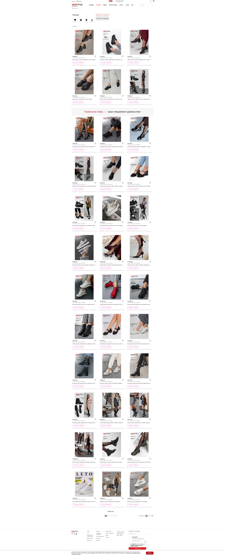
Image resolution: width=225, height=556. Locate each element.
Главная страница (74, 8)
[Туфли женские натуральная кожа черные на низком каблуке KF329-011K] (111, 326)
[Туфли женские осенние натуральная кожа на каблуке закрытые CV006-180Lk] (84, 42)
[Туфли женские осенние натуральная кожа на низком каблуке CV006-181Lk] (139, 42)
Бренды (107, 535)
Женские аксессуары (92, 21)
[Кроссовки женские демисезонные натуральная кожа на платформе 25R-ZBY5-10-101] (111, 42)
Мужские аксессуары (86, 21)
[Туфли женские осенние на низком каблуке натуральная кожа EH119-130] (111, 168)
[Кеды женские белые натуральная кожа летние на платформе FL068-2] (84, 484)
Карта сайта (98, 538)
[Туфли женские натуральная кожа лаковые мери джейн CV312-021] (84, 168)
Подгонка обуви (89, 538)
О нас (88, 533)
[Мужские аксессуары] (86, 20)
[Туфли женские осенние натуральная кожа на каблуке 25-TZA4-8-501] (139, 168)
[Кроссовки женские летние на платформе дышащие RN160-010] (111, 365)
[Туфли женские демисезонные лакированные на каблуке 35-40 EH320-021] (139, 129)
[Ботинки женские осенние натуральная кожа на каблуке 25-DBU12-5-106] (139, 444)
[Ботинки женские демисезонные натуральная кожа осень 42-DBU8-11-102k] (84, 365)
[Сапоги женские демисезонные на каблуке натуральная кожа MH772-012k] (111, 405)
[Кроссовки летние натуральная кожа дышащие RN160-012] (139, 484)
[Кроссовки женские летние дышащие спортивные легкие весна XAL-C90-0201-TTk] (84, 247)
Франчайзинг (89, 540)
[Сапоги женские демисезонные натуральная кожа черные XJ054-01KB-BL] (84, 444)
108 (152, 515)
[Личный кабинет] (150, 1)
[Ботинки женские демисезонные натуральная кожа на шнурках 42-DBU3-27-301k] (84, 326)
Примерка (98, 540)
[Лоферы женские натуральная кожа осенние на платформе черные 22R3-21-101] (111, 81)
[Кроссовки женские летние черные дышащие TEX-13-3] (139, 208)
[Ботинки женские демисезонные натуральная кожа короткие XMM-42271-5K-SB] (111, 287)
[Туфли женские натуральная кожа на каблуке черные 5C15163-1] (84, 208)
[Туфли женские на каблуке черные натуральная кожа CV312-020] (139, 81)
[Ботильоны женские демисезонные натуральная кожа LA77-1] (84, 405)
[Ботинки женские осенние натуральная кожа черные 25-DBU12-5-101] (111, 444)
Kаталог (80, 8)
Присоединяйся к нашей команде (90, 536)
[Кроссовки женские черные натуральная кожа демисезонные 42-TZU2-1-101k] (111, 129)
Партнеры (98, 531)
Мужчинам (80, 21)
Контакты (107, 537)
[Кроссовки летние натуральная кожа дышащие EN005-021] (111, 484)
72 (149, 515)
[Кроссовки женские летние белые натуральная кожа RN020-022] (139, 326)
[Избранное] (153, 1)
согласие (133, 543)
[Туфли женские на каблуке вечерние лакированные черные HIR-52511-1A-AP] (139, 247)
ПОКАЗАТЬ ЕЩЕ (111, 511)
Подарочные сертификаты (98, 534)
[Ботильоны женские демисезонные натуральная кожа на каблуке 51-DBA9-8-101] (139, 365)
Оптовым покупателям (109, 533)
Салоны (88, 531)
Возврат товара (108, 531)
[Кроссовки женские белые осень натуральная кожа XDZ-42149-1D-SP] (84, 287)
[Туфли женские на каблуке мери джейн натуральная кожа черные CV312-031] (84, 129)
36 (146, 515)
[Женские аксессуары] (92, 20)
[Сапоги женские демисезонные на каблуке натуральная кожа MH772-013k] (139, 405)
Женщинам (75, 21)
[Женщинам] (75, 20)
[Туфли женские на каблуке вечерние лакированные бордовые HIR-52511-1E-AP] (111, 247)
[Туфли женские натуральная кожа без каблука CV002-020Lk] (84, 81)
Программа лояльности (100, 536)
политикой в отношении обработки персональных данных (136, 546)
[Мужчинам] (81, 20)
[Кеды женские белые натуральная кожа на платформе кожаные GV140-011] (111, 208)
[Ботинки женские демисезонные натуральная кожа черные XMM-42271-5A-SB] (139, 287)
